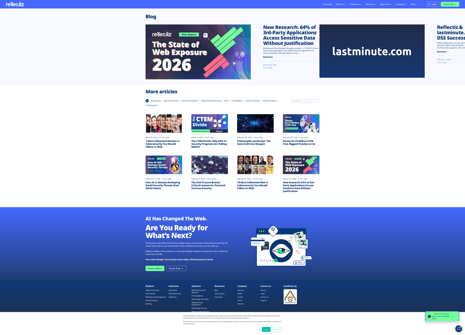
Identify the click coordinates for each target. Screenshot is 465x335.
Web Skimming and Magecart (199, 291)
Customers (327, 4)
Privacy (226, 101)
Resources (385, 4)
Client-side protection (171, 101)
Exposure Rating (151, 300)
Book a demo (155, 268)
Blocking (149, 304)
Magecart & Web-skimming (211, 101)
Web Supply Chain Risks (200, 299)
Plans (413, 4)
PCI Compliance (237, 101)
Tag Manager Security (199, 308)
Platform (340, 4)
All (147, 101)
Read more (268, 57)
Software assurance (270, 101)
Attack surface (156, 101)
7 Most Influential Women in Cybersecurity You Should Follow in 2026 (162, 143)
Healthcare (172, 297)
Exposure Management (190, 101)
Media (240, 294)
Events (240, 300)
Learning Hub (220, 294)
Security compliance (252, 101)
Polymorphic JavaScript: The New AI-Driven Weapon (254, 142)
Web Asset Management (200, 311)
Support (264, 300)
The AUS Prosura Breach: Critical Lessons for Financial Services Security (208, 185)
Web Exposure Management (156, 297)
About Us (241, 290)
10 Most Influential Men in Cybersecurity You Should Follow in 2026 (252, 185)
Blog (216, 290)
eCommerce (173, 290)
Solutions (369, 4)
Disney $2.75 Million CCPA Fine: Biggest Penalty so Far (299, 142)
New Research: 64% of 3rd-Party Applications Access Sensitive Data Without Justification (290, 35)
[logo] (15, 4)
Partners (241, 304)
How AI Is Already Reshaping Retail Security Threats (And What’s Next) (163, 185)
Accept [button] (266, 329)
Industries (354, 4)
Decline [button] (276, 329)
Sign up (263, 290)
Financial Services (175, 294)
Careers (240, 297)
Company (400, 4)
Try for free (448, 4)
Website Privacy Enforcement (197, 303)
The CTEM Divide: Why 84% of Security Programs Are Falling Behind (209, 143)
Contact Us (265, 297)
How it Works (150, 294)
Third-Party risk (151, 105)
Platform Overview (152, 290)
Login (434, 4)
